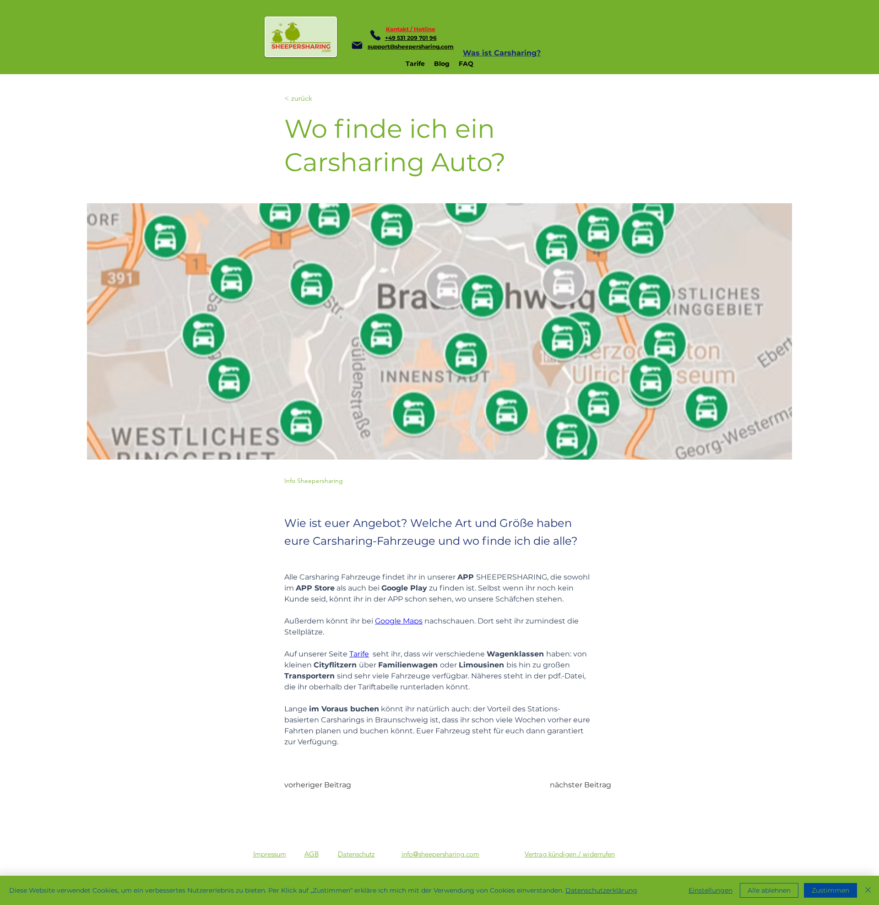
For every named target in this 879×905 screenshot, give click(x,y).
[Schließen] (868, 890)
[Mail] (357, 45)
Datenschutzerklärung (601, 890)
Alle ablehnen (769, 890)
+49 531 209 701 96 (411, 37)
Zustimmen (830, 890)
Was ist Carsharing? (502, 53)
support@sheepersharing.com (411, 46)
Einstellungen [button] (710, 890)
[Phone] (375, 35)
